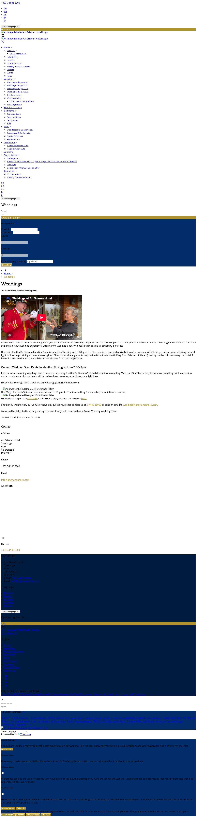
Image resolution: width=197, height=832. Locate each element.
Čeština (178, 718)
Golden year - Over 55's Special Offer (23, 168)
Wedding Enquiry (14, 104)
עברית (33, 721)
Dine (6, 126)
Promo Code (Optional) (13, 261)
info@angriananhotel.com (15, 479)
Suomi (81, 718)
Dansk (50, 718)
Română (152, 721)
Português (113, 721)
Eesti (67, 718)
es (5, 14)
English (8, 596)
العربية (74, 718)
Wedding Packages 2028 (17, 88)
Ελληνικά (59, 718)
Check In (5, 229)
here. (84, 398)
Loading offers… (14, 158)
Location (10, 60)
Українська (86, 721)
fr (5, 17)
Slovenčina (20, 724)
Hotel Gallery (12, 57)
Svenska (161, 721)
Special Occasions (15, 136)
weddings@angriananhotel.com (140, 404)
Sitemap (97, 694)
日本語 (96, 721)
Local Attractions (14, 63)
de (5, 8)
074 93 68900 (94, 404)
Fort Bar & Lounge (13, 107)
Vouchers (8, 152)
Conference (9, 142)
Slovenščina (7, 724)
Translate (25, 734)
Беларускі (168, 718)
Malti (147, 718)
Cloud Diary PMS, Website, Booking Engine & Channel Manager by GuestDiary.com (46, 694)
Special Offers (10, 155)
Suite (9, 123)
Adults (4, 235)
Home (7, 47)
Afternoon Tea (13, 139)
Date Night (11, 164)
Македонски (119, 718)
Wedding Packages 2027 (17, 85)
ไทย (77, 721)
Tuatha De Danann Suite (17, 145)
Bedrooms (9, 110)
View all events (9, 633)
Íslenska (41, 721)
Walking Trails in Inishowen (19, 66)
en (5, 11)
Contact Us (9, 171)
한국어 (103, 721)
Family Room (12, 120)
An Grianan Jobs (14, 174)
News (9, 76)
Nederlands (60, 721)
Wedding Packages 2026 (17, 82)
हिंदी (184, 718)
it (4, 20)
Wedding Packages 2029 (17, 91)
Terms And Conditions (133, 694)
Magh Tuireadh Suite (16, 149)
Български (156, 718)
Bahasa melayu (135, 718)
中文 (29, 724)
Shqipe (179, 721)
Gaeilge (89, 718)
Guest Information (18, 53)
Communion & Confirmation (19, 133)
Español (8, 599)
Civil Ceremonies (14, 95)
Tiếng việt (132, 721)
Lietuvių (98, 718)
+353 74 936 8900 (10, 2)
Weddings (9, 79)
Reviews (10, 69)
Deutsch (8, 593)
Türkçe (70, 721)
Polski (123, 721)
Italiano (8, 605)
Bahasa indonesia (20, 721)
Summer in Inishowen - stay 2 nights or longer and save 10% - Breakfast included (42, 161)
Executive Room (14, 117)
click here (32, 398)
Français (8, 602)
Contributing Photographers (22, 101)
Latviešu (107, 718)
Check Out (6, 232)
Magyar (191, 718)
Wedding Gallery (14, 98)
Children (5, 248)
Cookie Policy (111, 694)
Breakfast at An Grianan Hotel (20, 129)
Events (10, 72)
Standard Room (14, 114)
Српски (171, 721)
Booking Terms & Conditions (19, 177)
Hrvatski (5, 721)
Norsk (49, 721)
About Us (11, 50)
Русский (142, 721)
